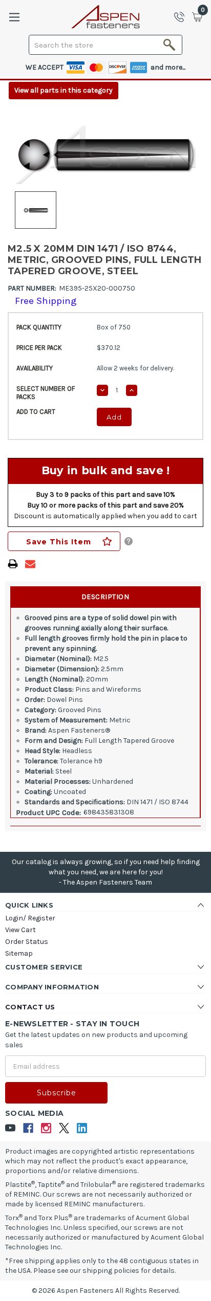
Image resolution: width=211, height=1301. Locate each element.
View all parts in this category (63, 90)
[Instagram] (46, 1128)
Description (105, 596)
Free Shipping (46, 300)
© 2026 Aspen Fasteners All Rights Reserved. (106, 1290)
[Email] (30, 564)
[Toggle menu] (14, 17)
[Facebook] (28, 1128)
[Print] (13, 564)
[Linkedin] (82, 1128)
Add (114, 417)
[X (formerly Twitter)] (64, 1128)
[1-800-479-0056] (182, 17)
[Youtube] (10, 1128)
